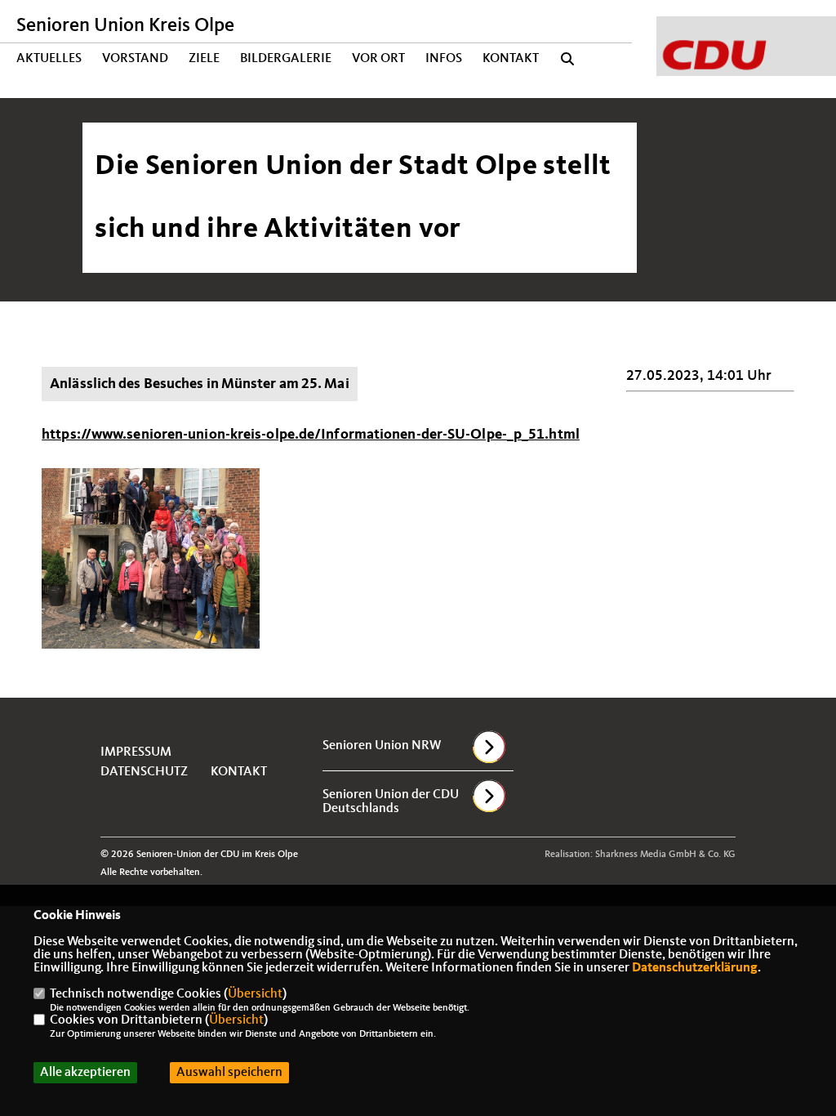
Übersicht (255, 994)
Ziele (204, 58)
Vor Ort (378, 58)
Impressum (135, 752)
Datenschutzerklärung (695, 968)
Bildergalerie (285, 58)
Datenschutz (144, 772)
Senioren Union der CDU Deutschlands (390, 801)
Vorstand (135, 58)
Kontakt (510, 58)
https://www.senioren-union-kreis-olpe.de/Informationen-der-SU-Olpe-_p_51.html (311, 434)
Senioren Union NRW (381, 745)
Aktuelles (49, 58)
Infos (443, 58)
